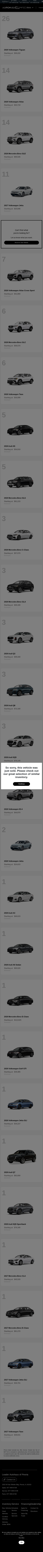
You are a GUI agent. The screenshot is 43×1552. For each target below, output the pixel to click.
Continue (21, 784)
